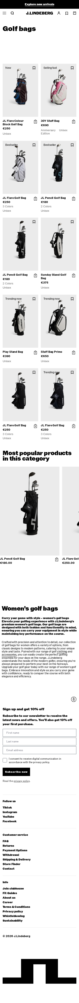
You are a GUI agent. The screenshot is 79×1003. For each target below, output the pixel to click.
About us (9, 897)
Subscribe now (16, 772)
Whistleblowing (14, 916)
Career (8, 902)
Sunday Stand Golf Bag (53, 276)
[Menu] (4, 13)
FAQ (6, 841)
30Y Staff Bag (50, 121)
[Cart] (75, 13)
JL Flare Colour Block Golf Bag (13, 122)
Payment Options (15, 850)
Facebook (9, 821)
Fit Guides (10, 893)
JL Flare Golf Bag (14, 198)
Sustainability (13, 920)
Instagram (10, 812)
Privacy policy (13, 911)
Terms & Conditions (16, 907)
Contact (8, 868)
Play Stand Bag (13, 352)
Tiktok (7, 807)
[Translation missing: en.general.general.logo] (39, 13)
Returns (8, 846)
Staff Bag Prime (51, 352)
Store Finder (11, 864)
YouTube (8, 816)
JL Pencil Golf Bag (53, 198)
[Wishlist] (67, 13)
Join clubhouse (13, 888)
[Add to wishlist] (34, 68)
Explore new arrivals (39, 2)
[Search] (12, 13)
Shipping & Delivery (17, 859)
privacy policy (22, 781)
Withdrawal (11, 855)
